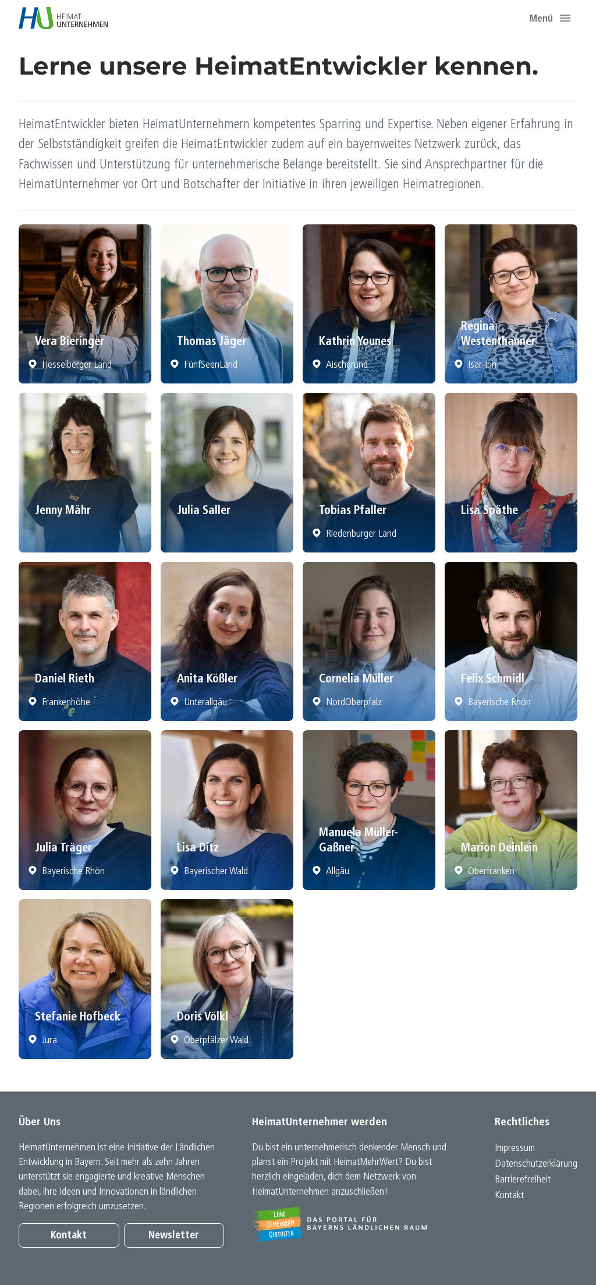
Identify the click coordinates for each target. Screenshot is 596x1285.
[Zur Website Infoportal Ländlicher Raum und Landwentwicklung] (354, 1223)
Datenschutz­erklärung (536, 1164)
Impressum (515, 1148)
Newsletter (173, 1235)
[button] (565, 18)
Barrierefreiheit (523, 1179)
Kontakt (69, 1235)
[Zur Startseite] (63, 18)
